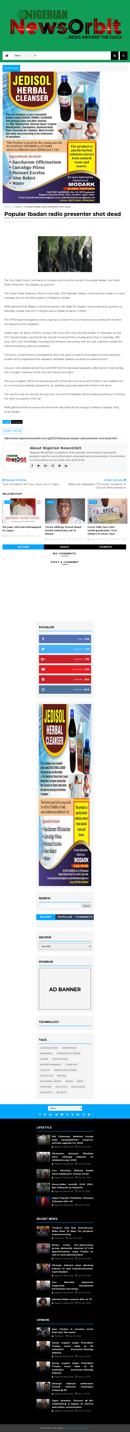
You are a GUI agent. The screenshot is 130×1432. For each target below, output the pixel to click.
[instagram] (83, 1115)
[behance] (78, 1115)
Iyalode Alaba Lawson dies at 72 (72, 1299)
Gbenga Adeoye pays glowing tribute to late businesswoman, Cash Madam (72, 1268)
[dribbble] (67, 1115)
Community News (68, 1053)
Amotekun (69, 1048)
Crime (17, 206)
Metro (61, 1075)
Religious (78, 1086)
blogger (23, 547)
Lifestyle (46, 1075)
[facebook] (39, 1115)
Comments (84, 916)
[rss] (72, 1115)
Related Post (13, 493)
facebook (105, 547)
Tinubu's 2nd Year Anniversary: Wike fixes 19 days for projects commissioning (72, 1231)
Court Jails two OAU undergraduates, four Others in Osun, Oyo (102, 530)
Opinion (46, 1086)
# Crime (16, 422)
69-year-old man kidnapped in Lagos (22, 528)
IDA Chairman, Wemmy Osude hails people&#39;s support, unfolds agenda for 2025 (72, 1139)
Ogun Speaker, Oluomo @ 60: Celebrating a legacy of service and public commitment (72, 1403)
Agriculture (49, 1048)
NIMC (80, 1081)
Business (46, 1053)
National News (50, 1081)
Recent (46, 916)
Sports (62, 1092)
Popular (65, 916)
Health (45, 1070)
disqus (64, 547)
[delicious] (89, 1115)
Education (60, 1059)
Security (46, 1092)
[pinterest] (56, 1115)
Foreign (71, 1064)
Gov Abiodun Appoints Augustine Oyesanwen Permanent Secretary (72, 1285)
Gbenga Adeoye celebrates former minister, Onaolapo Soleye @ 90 (72, 1386)
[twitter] (45, 1115)
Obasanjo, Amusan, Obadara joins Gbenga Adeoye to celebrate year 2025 (72, 1156)
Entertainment (50, 1064)
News (69, 1081)
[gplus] (50, 1115)
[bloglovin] (62, 1115)
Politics (61, 1086)
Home (7, 206)
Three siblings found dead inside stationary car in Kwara (63, 530)
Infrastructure (65, 1070)
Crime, (26, 221)
